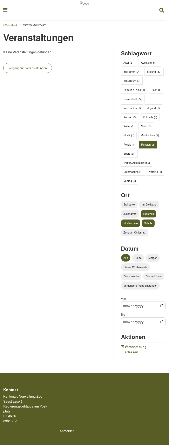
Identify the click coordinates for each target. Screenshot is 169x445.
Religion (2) (148, 144)
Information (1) (132, 108)
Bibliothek (129, 204)
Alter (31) (128, 62)
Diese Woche (131, 276)
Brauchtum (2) (131, 81)
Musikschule (130, 223)
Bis (123, 314)
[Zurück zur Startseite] (84, 10)
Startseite (10, 24)
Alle (125, 258)
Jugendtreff (129, 214)
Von (123, 299)
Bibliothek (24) (131, 72)
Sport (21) (129, 153)
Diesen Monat (154, 276)
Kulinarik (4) (150, 117)
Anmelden (67, 431)
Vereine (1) (155, 172)
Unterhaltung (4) (132, 172)
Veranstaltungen (34, 24)
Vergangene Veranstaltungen (27, 68)
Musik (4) (128, 135)
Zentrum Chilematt (134, 232)
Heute (138, 258)
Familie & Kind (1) (134, 90)
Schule (148, 223)
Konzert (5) (129, 117)
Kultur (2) (128, 126)
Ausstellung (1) (149, 62)
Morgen (152, 258)
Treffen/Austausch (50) (136, 163)
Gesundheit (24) (132, 99)
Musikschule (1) (150, 135)
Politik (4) (129, 144)
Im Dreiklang (149, 204)
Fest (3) (156, 90)
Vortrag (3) (129, 181)
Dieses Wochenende (135, 267)
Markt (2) (146, 126)
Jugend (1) (153, 108)
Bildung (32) (154, 72)
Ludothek (148, 214)
